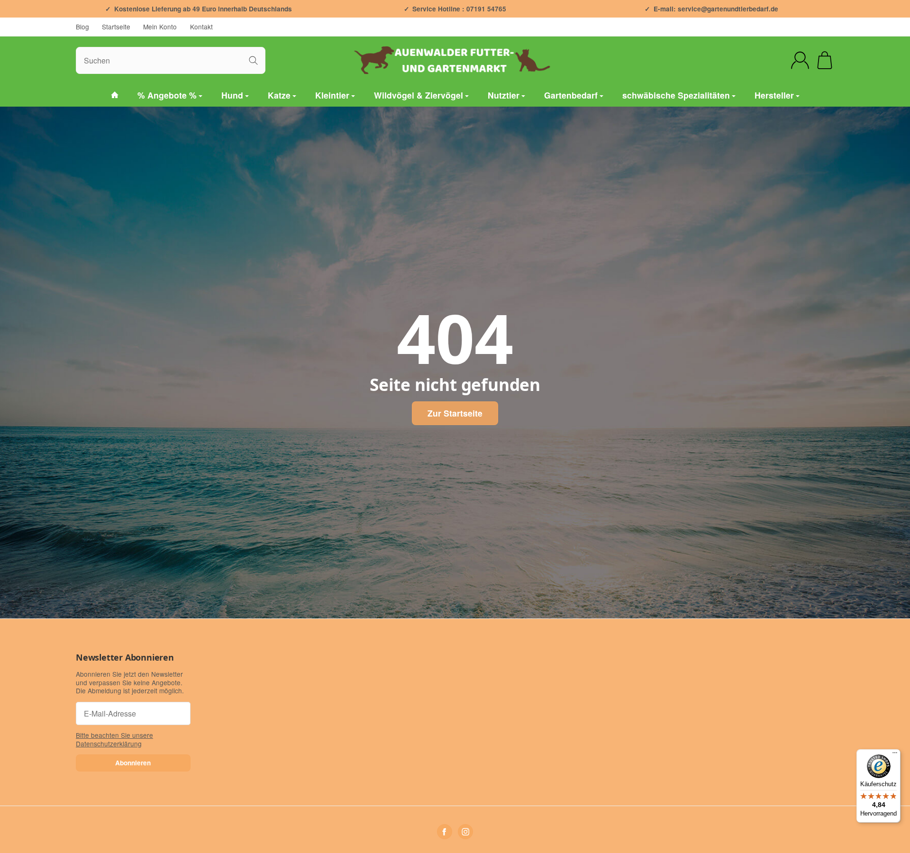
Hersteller (774, 95)
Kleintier (332, 95)
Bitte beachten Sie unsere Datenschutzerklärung (114, 739)
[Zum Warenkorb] (824, 60)
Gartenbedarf (571, 95)
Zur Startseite (455, 413)
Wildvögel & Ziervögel (418, 95)
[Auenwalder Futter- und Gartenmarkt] (114, 95)
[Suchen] (253, 60)
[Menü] (895, 755)
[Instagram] (465, 831)
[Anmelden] (800, 60)
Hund (232, 95)
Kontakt (201, 26)
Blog (82, 26)
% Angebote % (167, 95)
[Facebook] (444, 831)
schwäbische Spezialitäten (676, 95)
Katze (279, 95)
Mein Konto (160, 26)
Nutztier (503, 95)
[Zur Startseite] (455, 60)
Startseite (116, 26)
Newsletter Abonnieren (125, 657)
